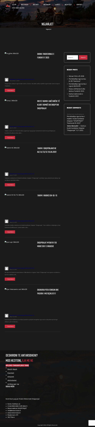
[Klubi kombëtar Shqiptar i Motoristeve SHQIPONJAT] (8, 5)
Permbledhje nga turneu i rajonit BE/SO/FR (78, 85)
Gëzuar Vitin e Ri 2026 (76, 76)
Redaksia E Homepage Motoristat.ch (22, 79)
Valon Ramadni (72, 126)
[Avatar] (6, 80)
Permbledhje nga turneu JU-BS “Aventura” (77, 80)
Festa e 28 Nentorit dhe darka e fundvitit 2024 (77, 90)
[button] (17, 365)
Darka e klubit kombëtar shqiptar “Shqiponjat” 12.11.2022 (76, 128)
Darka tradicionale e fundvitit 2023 (76, 95)
